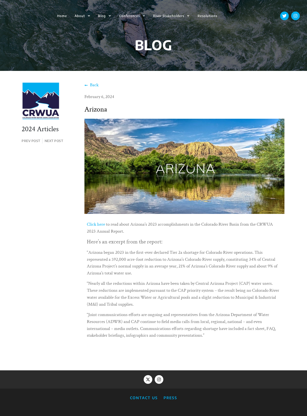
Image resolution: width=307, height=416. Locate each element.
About (80, 16)
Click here (96, 224)
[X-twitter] (148, 379)
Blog (102, 16)
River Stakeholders (168, 16)
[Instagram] (295, 16)
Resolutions (207, 16)
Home (62, 16)
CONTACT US (144, 397)
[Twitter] (284, 16)
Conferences (129, 16)
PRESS (170, 397)
